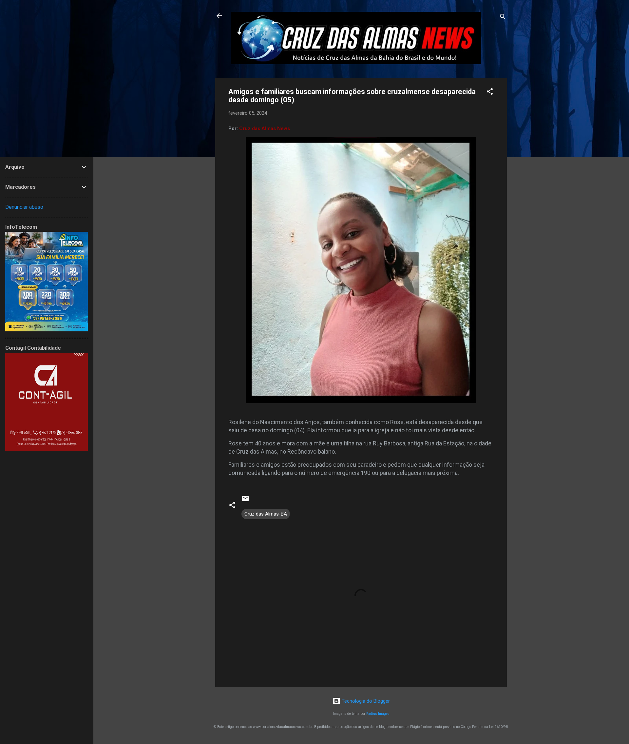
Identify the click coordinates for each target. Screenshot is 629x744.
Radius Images (378, 714)
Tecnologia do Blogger (365, 701)
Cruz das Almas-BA (265, 514)
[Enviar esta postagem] (245, 501)
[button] (490, 93)
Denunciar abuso (24, 207)
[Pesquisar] (503, 18)
